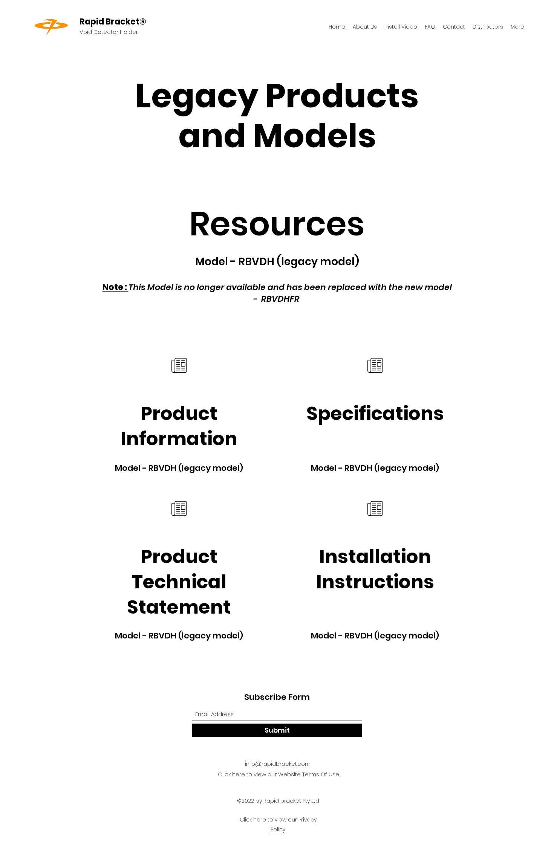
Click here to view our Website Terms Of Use (278, 774)
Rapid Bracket (109, 21)
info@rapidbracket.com (278, 764)
